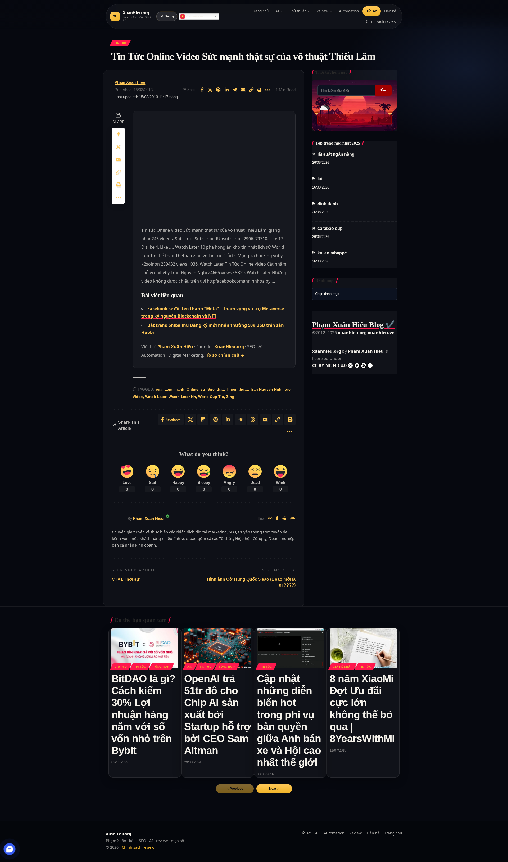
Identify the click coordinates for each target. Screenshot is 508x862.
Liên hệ (390, 11)
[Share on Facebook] (202, 90)
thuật (243, 389)
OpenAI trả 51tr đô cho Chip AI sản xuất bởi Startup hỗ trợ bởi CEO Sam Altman (217, 714)
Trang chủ (260, 11)
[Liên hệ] (10, 849)
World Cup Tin (211, 397)
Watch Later (155, 397)
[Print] (259, 90)
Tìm (383, 90)
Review (322, 11)
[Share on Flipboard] (202, 419)
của (159, 389)
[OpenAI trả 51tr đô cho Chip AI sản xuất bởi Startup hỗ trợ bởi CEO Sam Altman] (217, 648)
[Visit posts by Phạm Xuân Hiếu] (118, 518)
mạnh (179, 389)
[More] (267, 90)
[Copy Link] (251, 90)
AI (277, 11)
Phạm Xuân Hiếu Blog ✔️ (353, 324)
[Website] (270, 518)
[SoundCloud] (292, 518)
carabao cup (330, 228)
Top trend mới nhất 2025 (337, 143)
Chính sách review (381, 21)
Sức (211, 389)
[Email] (243, 90)
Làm (168, 389)
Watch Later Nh (182, 397)
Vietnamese (194, 16)
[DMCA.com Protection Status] (325, 340)
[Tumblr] (277, 518)
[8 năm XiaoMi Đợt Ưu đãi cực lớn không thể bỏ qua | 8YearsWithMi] (363, 648)
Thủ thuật (298, 11)
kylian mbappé (332, 253)
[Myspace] (284, 518)
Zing (230, 397)
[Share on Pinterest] (218, 90)
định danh (328, 204)
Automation (349, 11)
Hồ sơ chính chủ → (224, 355)
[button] (274, 788)
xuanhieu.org (352, 333)
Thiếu (231, 389)
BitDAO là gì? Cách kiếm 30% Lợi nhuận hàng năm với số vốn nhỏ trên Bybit (143, 714)
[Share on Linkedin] (226, 90)
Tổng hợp (161, 666)
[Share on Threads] (252, 419)
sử (203, 389)
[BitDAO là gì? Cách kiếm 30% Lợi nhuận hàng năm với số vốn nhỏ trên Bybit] (144, 648)
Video (138, 397)
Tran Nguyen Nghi (266, 389)
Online (192, 389)
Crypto (121, 666)
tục (288, 389)
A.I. (189, 666)
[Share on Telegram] (234, 90)
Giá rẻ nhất (342, 666)
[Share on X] (210, 90)
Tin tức (120, 43)
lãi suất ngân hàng (336, 154)
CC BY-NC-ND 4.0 (329, 365)
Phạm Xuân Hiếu (130, 82)
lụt (320, 179)
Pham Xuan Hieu (366, 351)
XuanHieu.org (229, 347)
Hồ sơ (372, 11)
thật (220, 389)
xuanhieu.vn (381, 333)
